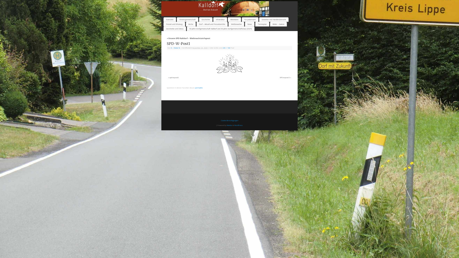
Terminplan (262, 24)
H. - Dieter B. (175, 48)
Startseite (169, 19)
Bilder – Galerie (278, 24)
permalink (199, 88)
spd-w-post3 (174, 77)
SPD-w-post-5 (285, 77)
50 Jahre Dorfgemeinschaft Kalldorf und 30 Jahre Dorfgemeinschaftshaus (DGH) (220, 29)
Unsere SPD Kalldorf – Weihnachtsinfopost (188, 38)
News (249, 24)
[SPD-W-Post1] (229, 63)
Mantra (229, 125)
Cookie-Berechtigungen (229, 120)
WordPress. (238, 125)
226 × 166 (226, 48)
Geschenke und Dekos (174, 29)
